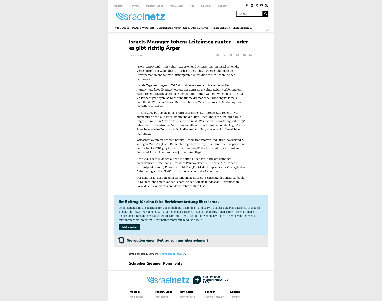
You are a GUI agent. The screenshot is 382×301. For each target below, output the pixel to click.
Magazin (118, 6)
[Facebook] (251, 5)
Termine (135, 6)
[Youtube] (261, 5)
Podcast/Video (154, 6)
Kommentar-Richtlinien (172, 254)
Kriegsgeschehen (220, 27)
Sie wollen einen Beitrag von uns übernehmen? (167, 240)
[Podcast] (247, 5)
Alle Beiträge (122, 27)
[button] (218, 55)
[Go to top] (267, 30)
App (192, 6)
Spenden (206, 6)
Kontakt (222, 6)
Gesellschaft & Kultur (169, 27)
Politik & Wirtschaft (143, 27)
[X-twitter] (256, 5)
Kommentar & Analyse (195, 27)
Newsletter (176, 6)
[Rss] (266, 5)
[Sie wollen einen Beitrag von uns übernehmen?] (121, 240)
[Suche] (265, 13)
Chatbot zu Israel (242, 27)
